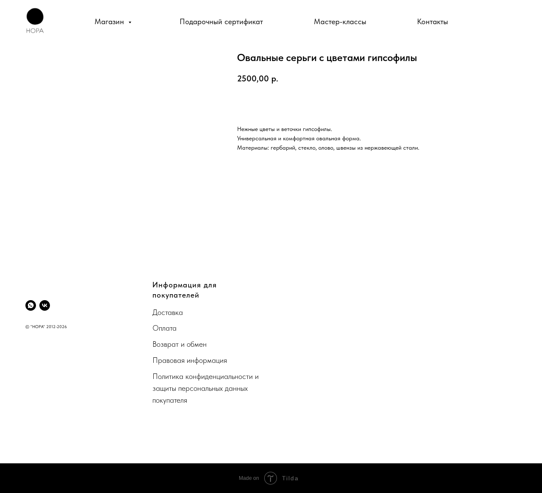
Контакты (432, 21)
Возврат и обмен (179, 344)
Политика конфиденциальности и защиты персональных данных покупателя (205, 388)
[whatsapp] (30, 305)
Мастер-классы (340, 21)
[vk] (44, 305)
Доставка (167, 312)
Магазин (110, 21)
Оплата (164, 327)
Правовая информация (189, 360)
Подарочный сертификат (221, 21)
